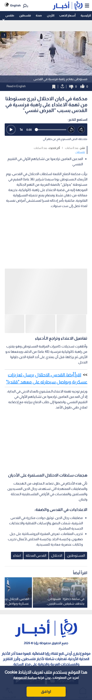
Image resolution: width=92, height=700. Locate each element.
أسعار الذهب (67, 15)
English (15, 5)
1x (21, 129)
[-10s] (71, 130)
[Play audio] (11, 129)
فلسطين (25, 15)
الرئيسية (86, 15)
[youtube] (81, 635)
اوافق (46, 691)
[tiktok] (46, 657)
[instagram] (46, 635)
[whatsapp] (63, 635)
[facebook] (10, 635)
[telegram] (28, 657)
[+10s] (81, 130)
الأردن (50, 15)
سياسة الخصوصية (25, 677)
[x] (28, 635)
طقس (9, 15)
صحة (39, 15)
